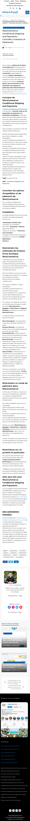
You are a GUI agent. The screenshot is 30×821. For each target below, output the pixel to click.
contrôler (22, 550)
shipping (23, 555)
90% (3, 59)
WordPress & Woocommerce (15, 5)
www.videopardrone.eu (8, 759)
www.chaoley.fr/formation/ (9, 762)
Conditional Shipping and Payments (14, 109)
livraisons (13, 553)
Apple (12, 1)
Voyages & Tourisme (15, 3)
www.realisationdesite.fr (8, 752)
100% (7, 59)
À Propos (7, 1)
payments (7, 555)
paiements (22, 553)
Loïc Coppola (9, 47)
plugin (15, 555)
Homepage (5, 20)
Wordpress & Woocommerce (17, 20)
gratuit (6, 553)
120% (15, 59)
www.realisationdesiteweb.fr (10, 749)
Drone (17, 1)
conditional (13, 550)
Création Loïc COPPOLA (15, 819)
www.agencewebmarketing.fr (10, 746)
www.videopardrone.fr (8, 756)
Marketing (23, 1)
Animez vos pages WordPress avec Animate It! (14, 666)
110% (11, 59)
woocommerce (8, 557)
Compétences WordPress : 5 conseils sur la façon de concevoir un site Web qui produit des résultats (13, 639)
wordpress (19, 557)
